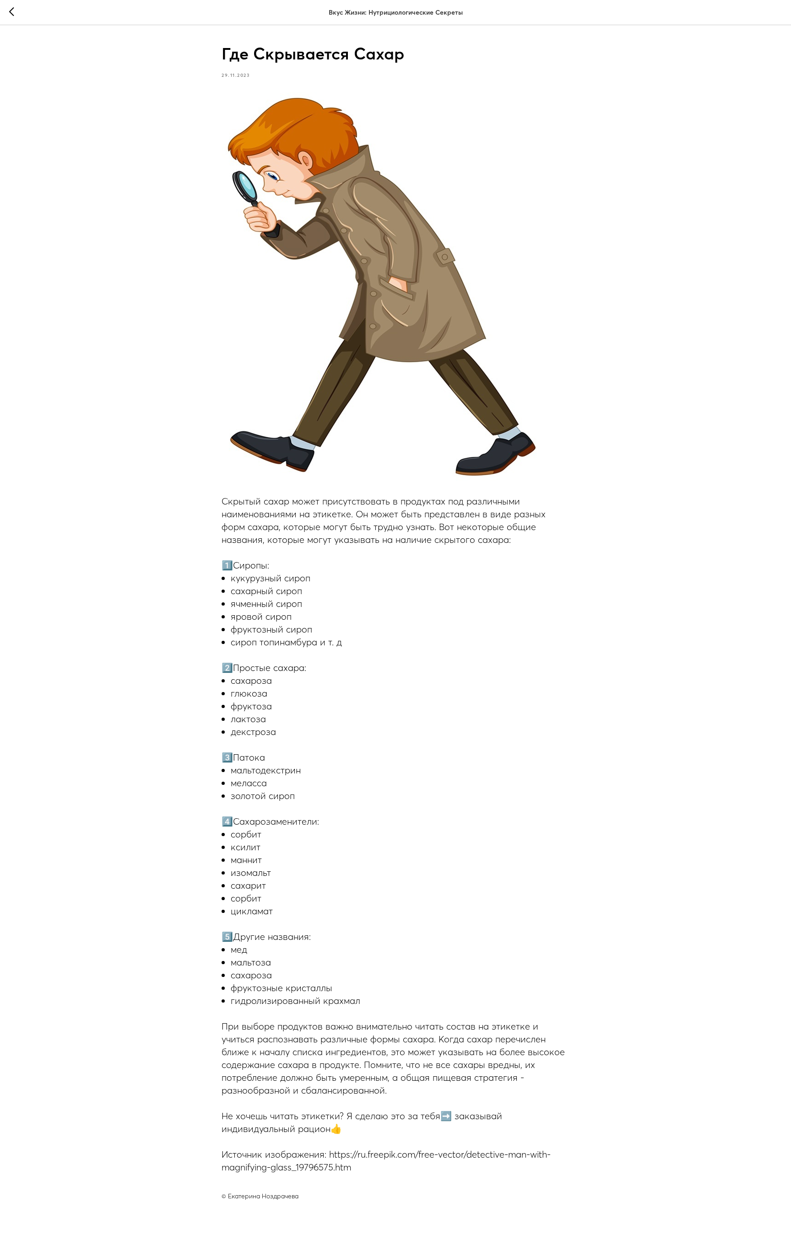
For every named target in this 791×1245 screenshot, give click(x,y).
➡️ (446, 1116)
